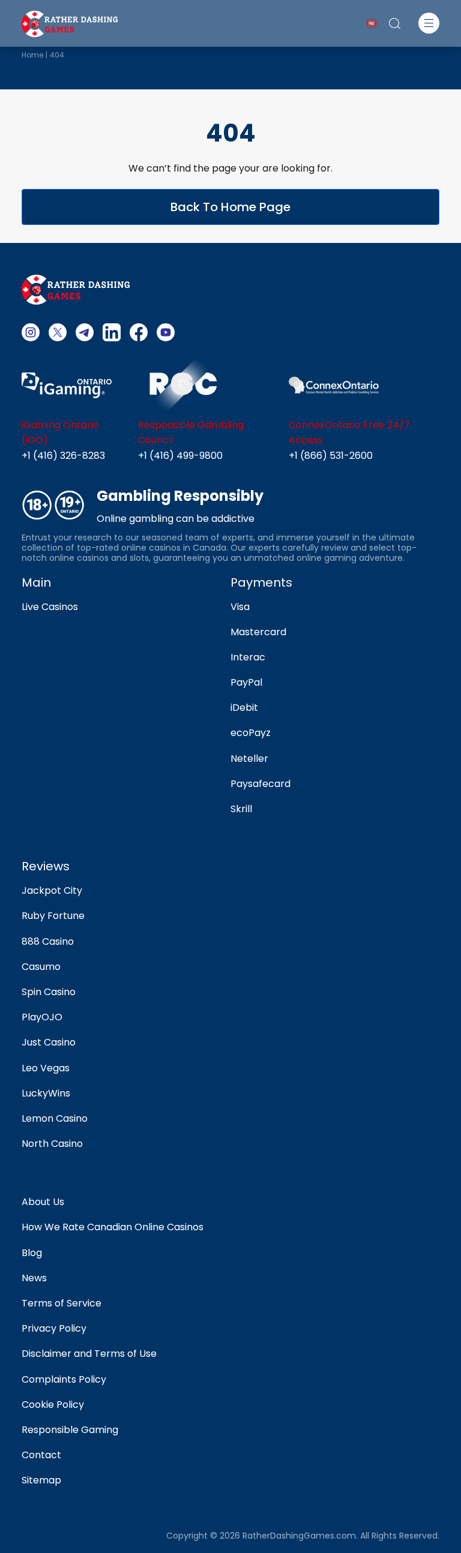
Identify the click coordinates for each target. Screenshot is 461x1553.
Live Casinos (50, 607)
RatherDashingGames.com (299, 1536)
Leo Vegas (46, 1068)
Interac (247, 657)
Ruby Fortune (53, 916)
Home (32, 54)
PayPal (246, 682)
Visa (240, 607)
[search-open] (394, 23)
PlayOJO (42, 1017)
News (34, 1278)
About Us (43, 1202)
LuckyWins (46, 1093)
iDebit (244, 707)
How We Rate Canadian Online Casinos (112, 1227)
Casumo (41, 967)
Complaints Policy (64, 1379)
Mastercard (258, 632)
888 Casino (48, 941)
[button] (428, 23)
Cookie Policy (53, 1404)
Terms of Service (61, 1303)
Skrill (241, 809)
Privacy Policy (54, 1328)
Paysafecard (260, 784)
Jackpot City (52, 890)
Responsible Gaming (70, 1430)
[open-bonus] (371, 23)
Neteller (249, 758)
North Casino (52, 1144)
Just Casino (49, 1042)
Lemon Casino (55, 1118)
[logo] (70, 22)
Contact (41, 1455)
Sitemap (41, 1480)
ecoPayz (250, 733)
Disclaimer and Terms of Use (89, 1353)
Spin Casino (49, 992)
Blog (32, 1253)
